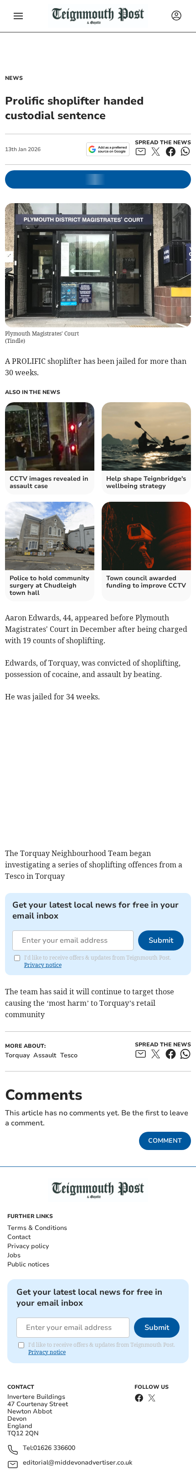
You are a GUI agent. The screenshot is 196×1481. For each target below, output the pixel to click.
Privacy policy (28, 1246)
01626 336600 (54, 1448)
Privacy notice (43, 964)
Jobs (14, 1255)
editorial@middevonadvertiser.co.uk (77, 1463)
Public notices (28, 1264)
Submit (161, 940)
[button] (18, 16)
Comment (165, 1140)
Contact (19, 1237)
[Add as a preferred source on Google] (107, 149)
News (14, 78)
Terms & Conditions (37, 1228)
